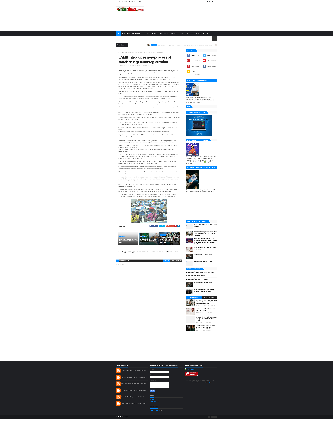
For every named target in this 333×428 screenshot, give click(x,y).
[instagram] (214, 1)
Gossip (147, 33)
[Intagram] (212, 417)
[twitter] (210, 1)
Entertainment (137, 33)
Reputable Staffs (209, 297)
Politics (190, 33)
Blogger (208, 382)
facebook (179, 261)
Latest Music (164, 33)
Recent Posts (194, 297)
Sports (198, 33)
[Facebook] (209, 417)
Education (126, 33)
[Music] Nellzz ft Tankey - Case (203, 254)
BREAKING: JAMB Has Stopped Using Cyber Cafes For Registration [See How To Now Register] (169, 240)
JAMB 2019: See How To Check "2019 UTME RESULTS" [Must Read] (148, 240)
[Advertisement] (185, 17)
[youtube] (212, 1)
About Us (124, 1)
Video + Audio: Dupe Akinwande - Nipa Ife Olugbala (205, 248)
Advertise (138, 1)
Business (137, 45)
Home (119, 1)
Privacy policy (154, 401)
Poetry (182, 33)
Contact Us (131, 1)
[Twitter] (214, 417)
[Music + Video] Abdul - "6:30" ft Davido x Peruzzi (205, 225)
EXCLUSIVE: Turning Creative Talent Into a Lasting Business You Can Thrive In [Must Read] (168, 45)
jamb (129, 52)
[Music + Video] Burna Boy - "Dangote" (197, 279)
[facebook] (207, 1)
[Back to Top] (216, 417)
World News (121, 38)
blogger (166, 261)
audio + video (205, 45)
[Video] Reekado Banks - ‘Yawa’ (203, 261)
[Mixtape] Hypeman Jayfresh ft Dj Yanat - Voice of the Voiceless (204, 290)
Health (154, 33)
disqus (172, 261)
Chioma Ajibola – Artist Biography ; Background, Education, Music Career (206, 318)
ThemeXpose (125, 417)
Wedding (206, 33)
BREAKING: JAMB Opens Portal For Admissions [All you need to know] (128, 240)
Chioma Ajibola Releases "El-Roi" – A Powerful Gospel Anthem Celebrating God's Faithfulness (206, 327)
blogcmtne (124, 369)
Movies (173, 33)
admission (122, 236)
